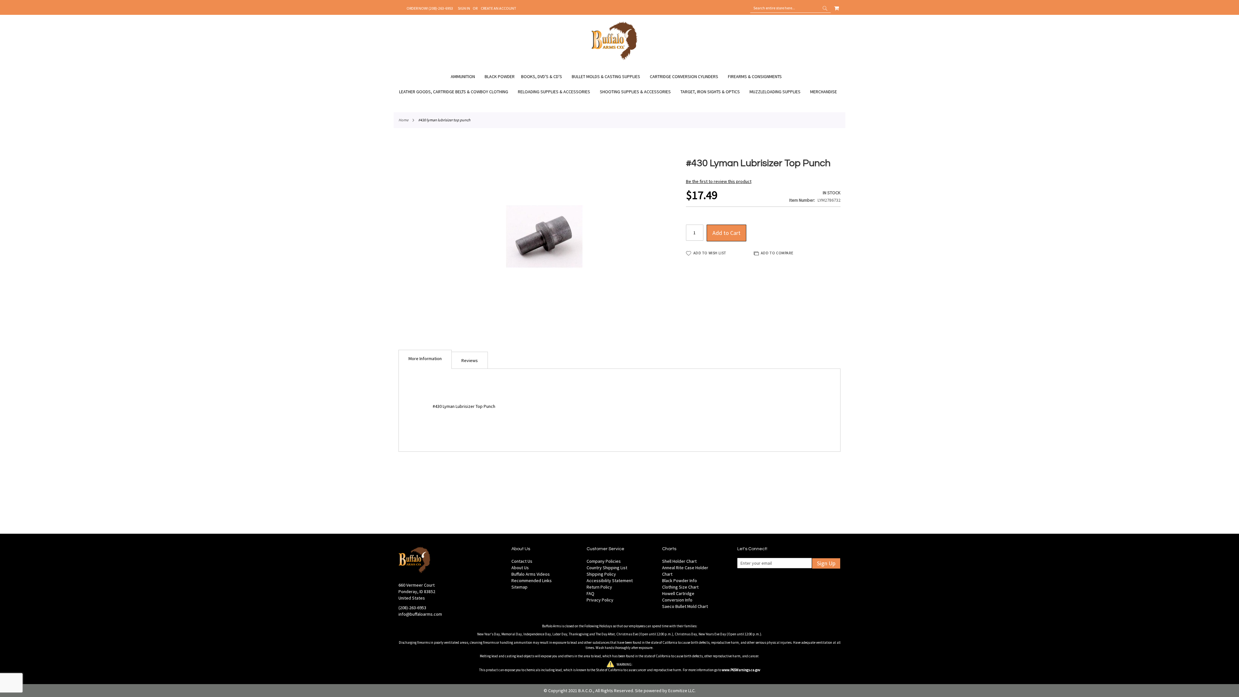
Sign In (464, 8)
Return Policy (599, 587)
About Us (520, 568)
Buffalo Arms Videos (530, 574)
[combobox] (790, 8)
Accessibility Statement (610, 580)
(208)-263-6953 (412, 608)
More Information (425, 358)
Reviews (469, 360)
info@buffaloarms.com (420, 614)
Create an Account (498, 8)
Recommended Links (531, 580)
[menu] (619, 84)
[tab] (425, 359)
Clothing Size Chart (680, 587)
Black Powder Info (679, 580)
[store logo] (615, 59)
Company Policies (604, 561)
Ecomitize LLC (681, 690)
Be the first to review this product (718, 181)
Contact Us (521, 561)
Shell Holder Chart (679, 561)
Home (403, 119)
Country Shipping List (607, 568)
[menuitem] (466, 76)
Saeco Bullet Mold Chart (685, 606)
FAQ (590, 593)
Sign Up (826, 563)
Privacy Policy (600, 600)
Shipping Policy (601, 574)
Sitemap (519, 587)
